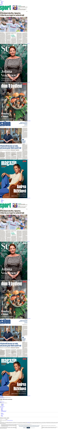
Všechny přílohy (1, 396)
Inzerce (2, 201)
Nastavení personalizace (2, 406)
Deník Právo (2, 1)
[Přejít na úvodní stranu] (1, 0)
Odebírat (6, 419)
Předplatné (1, 4)
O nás (1, 199)
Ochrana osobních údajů (3, 411)
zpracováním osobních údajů (10, 420)
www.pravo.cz (28, 422)
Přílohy (2, 2)
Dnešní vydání (2, 200)
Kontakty (2, 3)
